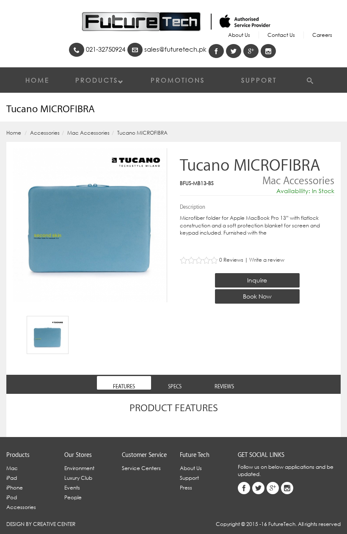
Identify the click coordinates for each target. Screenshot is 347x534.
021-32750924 (104, 49)
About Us (239, 35)
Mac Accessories (88, 132)
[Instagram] (268, 51)
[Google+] (251, 51)
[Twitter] (233, 51)
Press (186, 487)
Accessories (45, 132)
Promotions (178, 80)
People (73, 497)
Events (72, 487)
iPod (11, 497)
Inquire (257, 280)
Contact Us (281, 35)
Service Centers (141, 468)
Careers (322, 35)
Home (37, 80)
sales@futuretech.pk (175, 49)
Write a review (266, 259)
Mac (12, 468)
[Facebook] (216, 51)
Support (259, 80)
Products (96, 80)
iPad (11, 477)
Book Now (257, 296)
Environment (79, 468)
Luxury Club (78, 477)
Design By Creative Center (40, 524)
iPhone (14, 487)
